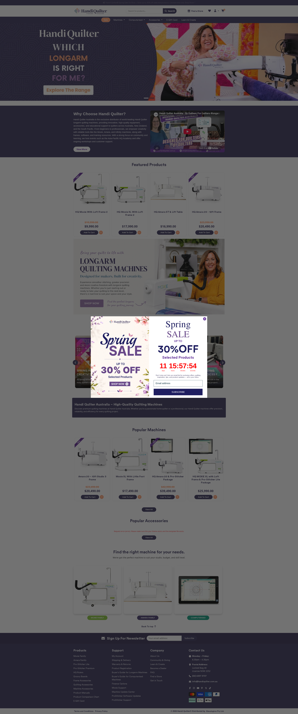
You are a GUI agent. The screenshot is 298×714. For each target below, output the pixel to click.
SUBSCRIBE (178, 392)
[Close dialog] (204, 318)
